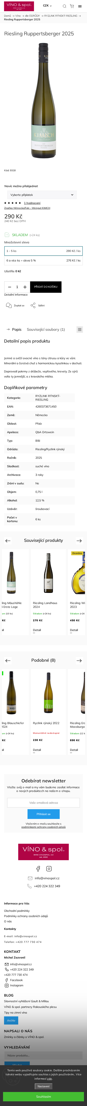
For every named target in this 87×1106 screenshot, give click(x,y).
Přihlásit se (44, 814)
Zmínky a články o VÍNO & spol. (24, 1037)
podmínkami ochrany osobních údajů (43, 826)
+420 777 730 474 (16, 975)
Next (80, 540)
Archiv (11, 1020)
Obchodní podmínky (17, 911)
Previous (8, 540)
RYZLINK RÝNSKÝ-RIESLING (47, 397)
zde (49, 1078)
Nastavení (44, 1086)
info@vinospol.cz (47, 878)
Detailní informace (16, 294)
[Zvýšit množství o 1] (25, 287)
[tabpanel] (48, 592)
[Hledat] (65, 6)
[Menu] (80, 6)
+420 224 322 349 (47, 886)
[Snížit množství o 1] (9, 287)
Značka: (27, 207)
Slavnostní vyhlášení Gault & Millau (26, 1001)
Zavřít (74, 315)
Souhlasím (43, 1096)
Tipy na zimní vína (15, 1012)
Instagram (49, 869)
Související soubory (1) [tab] (46, 329)
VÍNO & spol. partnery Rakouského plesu (30, 1007)
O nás (8, 921)
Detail (37, 630)
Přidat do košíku (45, 286)
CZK (46, 5)
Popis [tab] (16, 329)
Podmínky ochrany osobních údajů (26, 916)
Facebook (38, 869)
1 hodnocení (32, 203)
